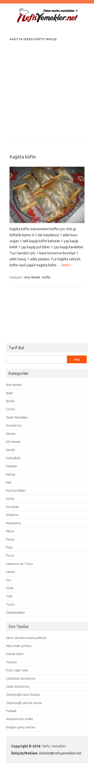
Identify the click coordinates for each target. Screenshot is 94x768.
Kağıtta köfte (23, 156)
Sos (8, 580)
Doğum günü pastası (21, 727)
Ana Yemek (32, 277)
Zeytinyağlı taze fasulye (23, 694)
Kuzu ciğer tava (17, 670)
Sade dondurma (17, 686)
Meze (10, 531)
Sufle (9, 588)
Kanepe (11, 466)
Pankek (11, 711)
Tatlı (9, 596)
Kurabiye (12, 506)
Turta (10, 604)
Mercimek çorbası (19, 645)
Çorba (10, 409)
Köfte (46, 277)
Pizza (10, 555)
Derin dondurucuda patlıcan (26, 637)
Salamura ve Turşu (19, 563)
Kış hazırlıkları (16, 490)
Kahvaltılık (13, 458)
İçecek (10, 449)
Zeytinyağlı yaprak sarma (24, 702)
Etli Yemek (13, 441)
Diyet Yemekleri (17, 417)
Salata (10, 571)
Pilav (9, 547)
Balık (9, 393)
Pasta (10, 539)
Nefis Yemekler (54, 746)
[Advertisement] (47, 89)
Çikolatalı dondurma (20, 678)
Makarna (12, 514)
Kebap (11, 474)
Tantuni (11, 662)
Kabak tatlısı (15, 654)
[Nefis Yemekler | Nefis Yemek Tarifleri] (47, 22)
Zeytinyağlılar (15, 612)
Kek (8, 482)
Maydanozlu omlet (19, 719)
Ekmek (10, 433)
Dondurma (14, 425)
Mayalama (13, 523)
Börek (10, 401)
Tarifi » (66, 265)
